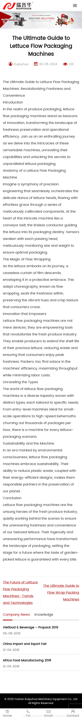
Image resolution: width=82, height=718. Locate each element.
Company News (16, 614)
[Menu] (75, 5)
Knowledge (44, 614)
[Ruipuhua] (18, 5)
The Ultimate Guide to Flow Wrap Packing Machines (61, 592)
